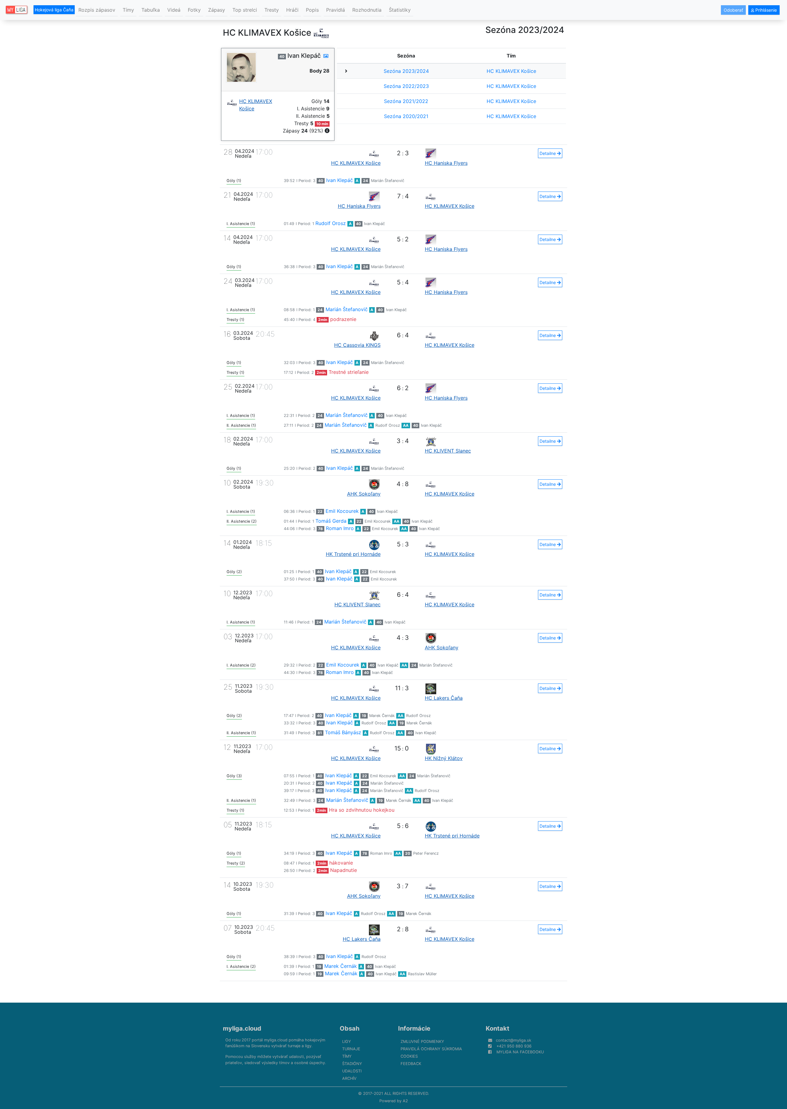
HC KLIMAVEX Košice (511, 71)
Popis (312, 10)
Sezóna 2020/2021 (406, 116)
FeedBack (411, 1063)
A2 (405, 1101)
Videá (173, 10)
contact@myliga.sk (513, 1040)
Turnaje (351, 1049)
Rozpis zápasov (96, 10)
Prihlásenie (765, 10)
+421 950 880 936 (514, 1046)
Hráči (292, 10)
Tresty (271, 10)
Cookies (409, 1056)
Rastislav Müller (422, 974)
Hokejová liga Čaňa (54, 9)
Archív (349, 1078)
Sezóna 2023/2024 (406, 71)
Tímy (128, 10)
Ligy (346, 1041)
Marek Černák (382, 715)
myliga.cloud (242, 1028)
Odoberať (733, 10)
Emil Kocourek (342, 511)
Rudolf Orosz (330, 223)
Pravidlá (335, 10)
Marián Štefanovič (387, 180)
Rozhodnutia (367, 10)
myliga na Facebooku (520, 1052)
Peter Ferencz (426, 853)
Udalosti (352, 1071)
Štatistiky (400, 10)
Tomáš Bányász (343, 732)
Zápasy (216, 10)
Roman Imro (340, 528)
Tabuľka (150, 10)
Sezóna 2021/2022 (406, 101)
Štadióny (352, 1063)
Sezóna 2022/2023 (406, 86)
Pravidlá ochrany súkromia (431, 1049)
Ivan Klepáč (339, 180)
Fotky (194, 10)
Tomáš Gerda (330, 521)
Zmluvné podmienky (422, 1041)
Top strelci (244, 10)
